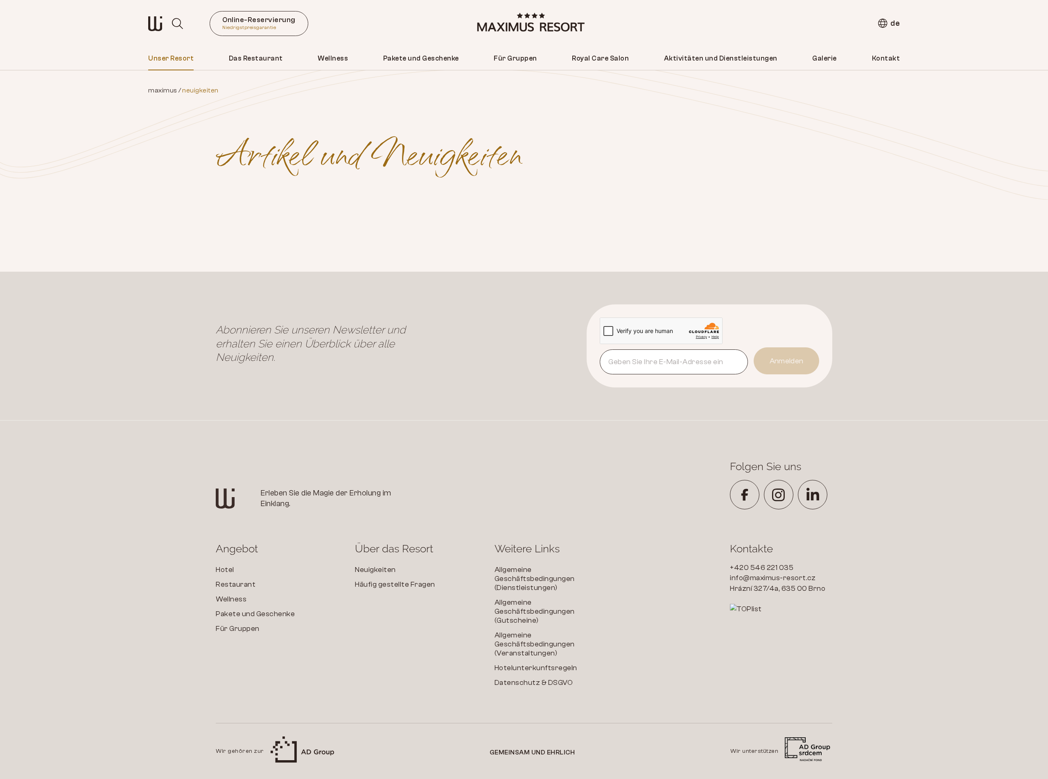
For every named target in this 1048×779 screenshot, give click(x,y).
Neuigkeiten (375, 569)
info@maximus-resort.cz (772, 578)
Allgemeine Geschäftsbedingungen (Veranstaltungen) (535, 644)
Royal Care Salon (600, 58)
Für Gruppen (515, 58)
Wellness (333, 58)
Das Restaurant (256, 58)
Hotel (225, 569)
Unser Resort (171, 58)
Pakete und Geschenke (421, 58)
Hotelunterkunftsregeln (536, 668)
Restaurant (235, 584)
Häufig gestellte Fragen (395, 584)
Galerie (824, 58)
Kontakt (886, 58)
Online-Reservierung (259, 23)
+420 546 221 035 (761, 567)
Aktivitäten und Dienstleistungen (720, 58)
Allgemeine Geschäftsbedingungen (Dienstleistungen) (535, 578)
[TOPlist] (781, 609)
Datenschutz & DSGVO (534, 682)
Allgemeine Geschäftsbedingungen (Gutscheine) (535, 611)
